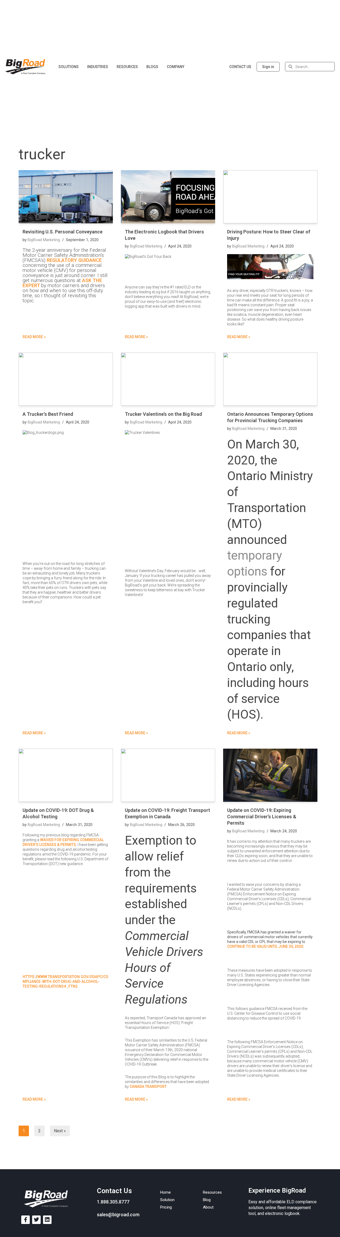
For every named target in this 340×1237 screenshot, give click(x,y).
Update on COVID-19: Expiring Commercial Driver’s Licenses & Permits (261, 816)
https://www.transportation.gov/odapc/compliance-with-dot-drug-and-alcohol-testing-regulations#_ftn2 (65, 981)
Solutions (68, 67)
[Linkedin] (47, 1219)
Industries (97, 67)
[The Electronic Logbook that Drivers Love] (168, 196)
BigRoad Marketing (44, 240)
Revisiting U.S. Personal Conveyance (63, 231)
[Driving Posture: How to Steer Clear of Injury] (270, 196)
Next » (60, 1130)
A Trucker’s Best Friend (48, 414)
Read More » (34, 337)
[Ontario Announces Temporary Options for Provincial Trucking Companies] (270, 379)
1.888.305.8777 (113, 1202)
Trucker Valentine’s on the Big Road (163, 414)
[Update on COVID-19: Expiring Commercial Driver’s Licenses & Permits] (270, 775)
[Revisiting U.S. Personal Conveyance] (66, 196)
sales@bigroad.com (118, 1214)
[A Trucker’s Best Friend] (66, 379)
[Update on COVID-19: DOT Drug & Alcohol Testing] (66, 775)
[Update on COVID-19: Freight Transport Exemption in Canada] (168, 775)
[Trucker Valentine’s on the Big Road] (168, 379)
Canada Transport (148, 1086)
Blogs (152, 67)
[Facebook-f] (25, 1219)
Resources (127, 67)
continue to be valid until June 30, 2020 (265, 946)
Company (175, 67)
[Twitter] (36, 1219)
